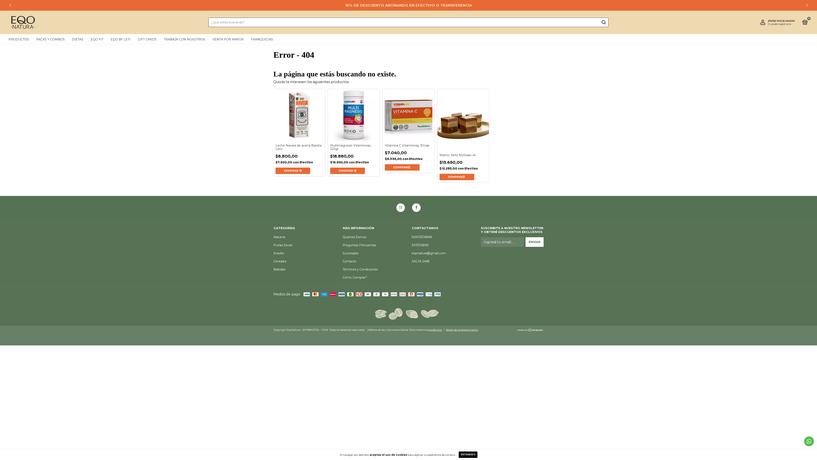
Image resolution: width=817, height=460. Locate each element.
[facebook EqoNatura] (416, 207)
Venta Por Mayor (228, 39)
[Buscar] (603, 22)
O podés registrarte (779, 24)
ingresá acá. (435, 329)
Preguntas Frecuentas (359, 245)
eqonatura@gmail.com (429, 253)
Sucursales (350, 253)
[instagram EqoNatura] (400, 207)
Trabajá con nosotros (184, 39)
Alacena (279, 237)
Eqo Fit (97, 39)
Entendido (468, 454)
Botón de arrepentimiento (462, 329)
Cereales (279, 261)
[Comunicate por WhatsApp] (809, 441)
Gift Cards (147, 39)
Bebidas (279, 269)
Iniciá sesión (786, 20)
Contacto (349, 261)
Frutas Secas (282, 245)
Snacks (278, 253)
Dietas (77, 39)
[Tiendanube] (530, 330)
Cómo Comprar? (355, 277)
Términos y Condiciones (360, 269)
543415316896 (422, 237)
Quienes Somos (354, 237)
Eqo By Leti (120, 39)
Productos (19, 39)
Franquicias (262, 39)
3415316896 (420, 245)
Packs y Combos (50, 39)
